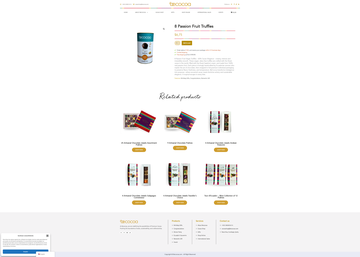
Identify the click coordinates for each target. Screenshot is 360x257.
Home (126, 12)
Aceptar (25, 251)
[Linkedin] (127, 232)
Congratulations (195, 78)
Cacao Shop (160, 12)
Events (221, 12)
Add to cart (187, 43)
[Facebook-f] (124, 232)
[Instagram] (121, 232)
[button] (47, 236)
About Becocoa (140, 12)
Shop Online (186, 12)
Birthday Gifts (185, 78)
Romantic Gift (205, 78)
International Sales (204, 12)
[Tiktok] (130, 232)
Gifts (172, 12)
